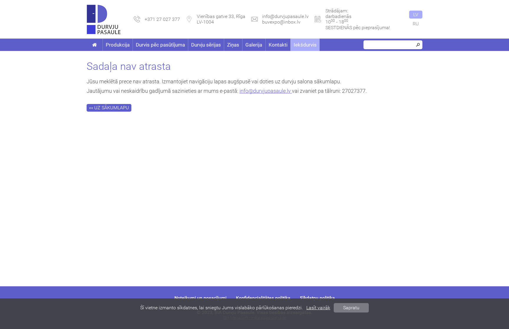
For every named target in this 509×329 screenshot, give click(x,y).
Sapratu (351, 307)
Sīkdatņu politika (317, 298)
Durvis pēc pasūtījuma (160, 45)
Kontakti (278, 45)
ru (416, 24)
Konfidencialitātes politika (263, 298)
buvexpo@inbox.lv (281, 22)
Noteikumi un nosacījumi (200, 298)
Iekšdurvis (305, 45)
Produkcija (118, 45)
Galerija (253, 45)
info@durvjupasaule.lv (285, 16)
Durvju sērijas (206, 45)
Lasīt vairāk (318, 307)
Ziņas (233, 45)
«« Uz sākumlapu (109, 107)
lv (415, 14)
